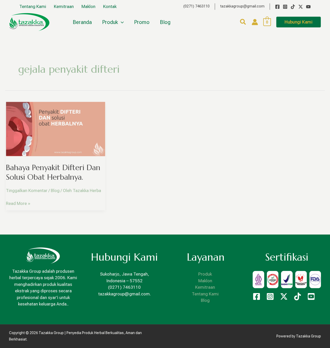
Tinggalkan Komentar (26, 190)
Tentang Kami (205, 293)
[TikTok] (293, 6)
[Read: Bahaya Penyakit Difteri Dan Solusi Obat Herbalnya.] (55, 128)
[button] (243, 23)
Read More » (18, 203)
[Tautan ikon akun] (255, 22)
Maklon (205, 280)
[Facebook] (277, 6)
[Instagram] (285, 6)
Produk (205, 274)
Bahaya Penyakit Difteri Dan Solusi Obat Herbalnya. (53, 172)
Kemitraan (205, 287)
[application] (121, 22)
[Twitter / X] (300, 6)
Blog (55, 190)
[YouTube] (308, 6)
